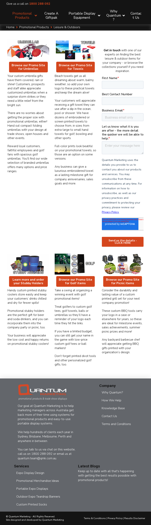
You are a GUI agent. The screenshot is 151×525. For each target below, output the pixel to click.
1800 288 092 (43, 4)
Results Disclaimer (134, 518)
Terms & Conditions (95, 518)
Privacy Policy (115, 518)
